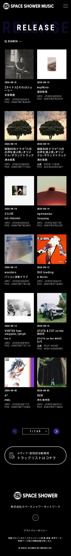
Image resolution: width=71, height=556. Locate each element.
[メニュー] (65, 6)
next (56, 431)
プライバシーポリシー (35, 530)
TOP (68, 548)
